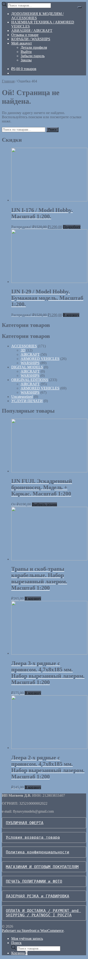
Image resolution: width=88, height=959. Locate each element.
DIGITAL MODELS (27, 367)
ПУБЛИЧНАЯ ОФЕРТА (24, 823)
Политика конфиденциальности (37, 852)
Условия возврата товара (33, 837)
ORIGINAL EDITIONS (29, 380)
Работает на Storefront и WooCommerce (33, 931)
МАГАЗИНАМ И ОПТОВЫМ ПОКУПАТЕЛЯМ (42, 867)
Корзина (19, 953)
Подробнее (71, 227)
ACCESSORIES (24, 346)
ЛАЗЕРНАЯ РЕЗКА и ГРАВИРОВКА (37, 896)
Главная (8, 81)
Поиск (52, 129)
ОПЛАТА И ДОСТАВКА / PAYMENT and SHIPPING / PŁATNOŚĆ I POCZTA (43, 912)
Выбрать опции (44, 504)
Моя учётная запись (27, 938)
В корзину (71, 315)
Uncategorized (22, 397)
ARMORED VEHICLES (40, 359)
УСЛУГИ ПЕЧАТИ (27, 401)
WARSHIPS (30, 363)
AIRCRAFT (30, 354)
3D (23, 350)
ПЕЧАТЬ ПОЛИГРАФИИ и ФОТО (34, 881)
